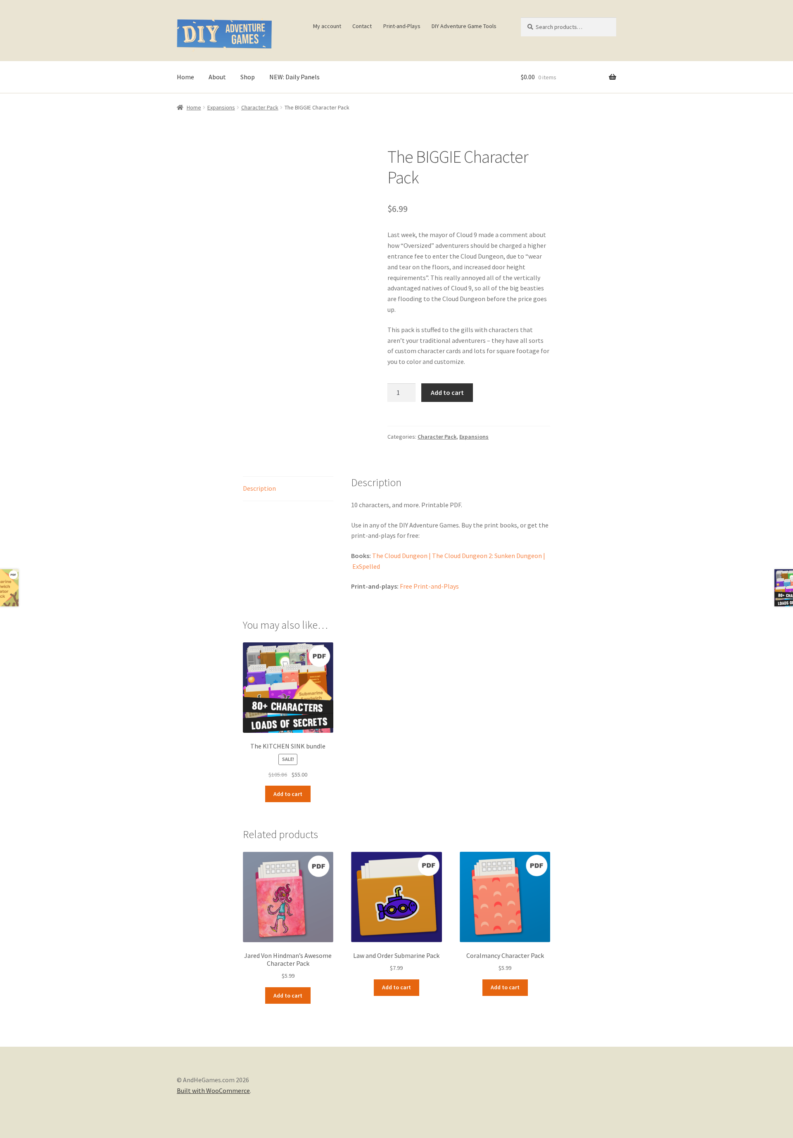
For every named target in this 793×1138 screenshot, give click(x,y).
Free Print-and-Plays (429, 586)
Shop (247, 77)
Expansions (221, 107)
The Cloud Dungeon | (402, 555)
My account (327, 26)
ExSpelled (366, 566)
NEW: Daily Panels (294, 77)
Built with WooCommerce (213, 1090)
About (217, 77)
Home (185, 77)
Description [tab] (259, 488)
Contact (362, 26)
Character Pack (259, 107)
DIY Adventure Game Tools (464, 26)
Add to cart (447, 392)
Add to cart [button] (287, 794)
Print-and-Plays (401, 26)
